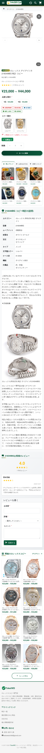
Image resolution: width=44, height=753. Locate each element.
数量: (4, 145)
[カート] (40, 3)
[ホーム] (4, 9)
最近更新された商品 (8, 715)
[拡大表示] (39, 16)
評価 (6, 516)
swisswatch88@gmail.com (12, 735)
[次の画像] (39, 40)
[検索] (35, 3)
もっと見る (23, 676)
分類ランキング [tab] (36, 164)
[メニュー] (3, 3)
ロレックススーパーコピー (11, 81)
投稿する (11, 542)
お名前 (7, 506)
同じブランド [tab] (9, 164)
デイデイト (10, 9)
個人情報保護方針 (8, 722)
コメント (8, 526)
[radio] (8, 125)
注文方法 (5, 719)
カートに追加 (23, 153)
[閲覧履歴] (30, 3)
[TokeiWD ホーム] (14, 3)
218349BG (19, 9)
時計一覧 (5, 711)
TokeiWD (10, 688)
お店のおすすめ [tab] (23, 164)
